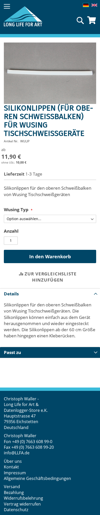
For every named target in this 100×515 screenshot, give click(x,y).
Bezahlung (14, 492)
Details (11, 294)
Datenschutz (16, 509)
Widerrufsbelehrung (24, 498)
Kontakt (11, 467)
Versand (12, 486)
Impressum (15, 473)
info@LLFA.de (16, 453)
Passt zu (12, 352)
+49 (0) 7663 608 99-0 (32, 441)
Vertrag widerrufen (22, 504)
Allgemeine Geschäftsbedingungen (37, 478)
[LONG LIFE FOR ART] (23, 16)
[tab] (50, 293)
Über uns (13, 461)
